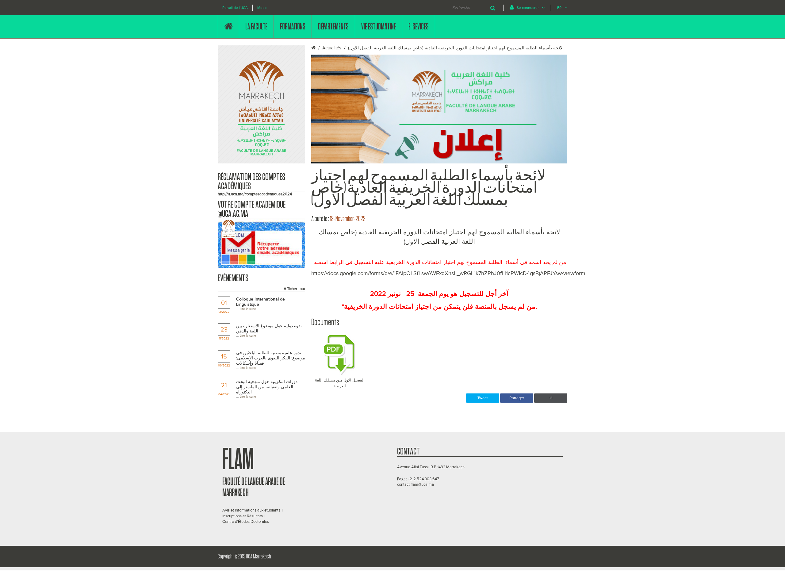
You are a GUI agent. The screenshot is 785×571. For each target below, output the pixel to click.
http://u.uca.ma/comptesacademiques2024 (255, 194)
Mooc (261, 8)
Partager (516, 398)
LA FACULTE (256, 26)
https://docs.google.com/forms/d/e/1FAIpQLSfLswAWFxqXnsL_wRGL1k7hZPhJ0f (406, 273)
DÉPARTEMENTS (333, 26)
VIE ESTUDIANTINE (378, 26)
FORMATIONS (292, 26)
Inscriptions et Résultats (242, 516)
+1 (550, 398)
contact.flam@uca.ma (415, 484)
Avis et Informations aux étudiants (251, 510)
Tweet (482, 398)
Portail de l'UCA (235, 8)
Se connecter (528, 8)
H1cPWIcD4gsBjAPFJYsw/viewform (543, 273)
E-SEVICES (418, 26)
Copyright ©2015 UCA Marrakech (244, 557)
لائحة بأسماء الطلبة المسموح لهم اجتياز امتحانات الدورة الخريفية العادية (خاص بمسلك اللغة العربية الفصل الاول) (455, 48)
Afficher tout (294, 288)
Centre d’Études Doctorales (245, 521)
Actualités (331, 48)
